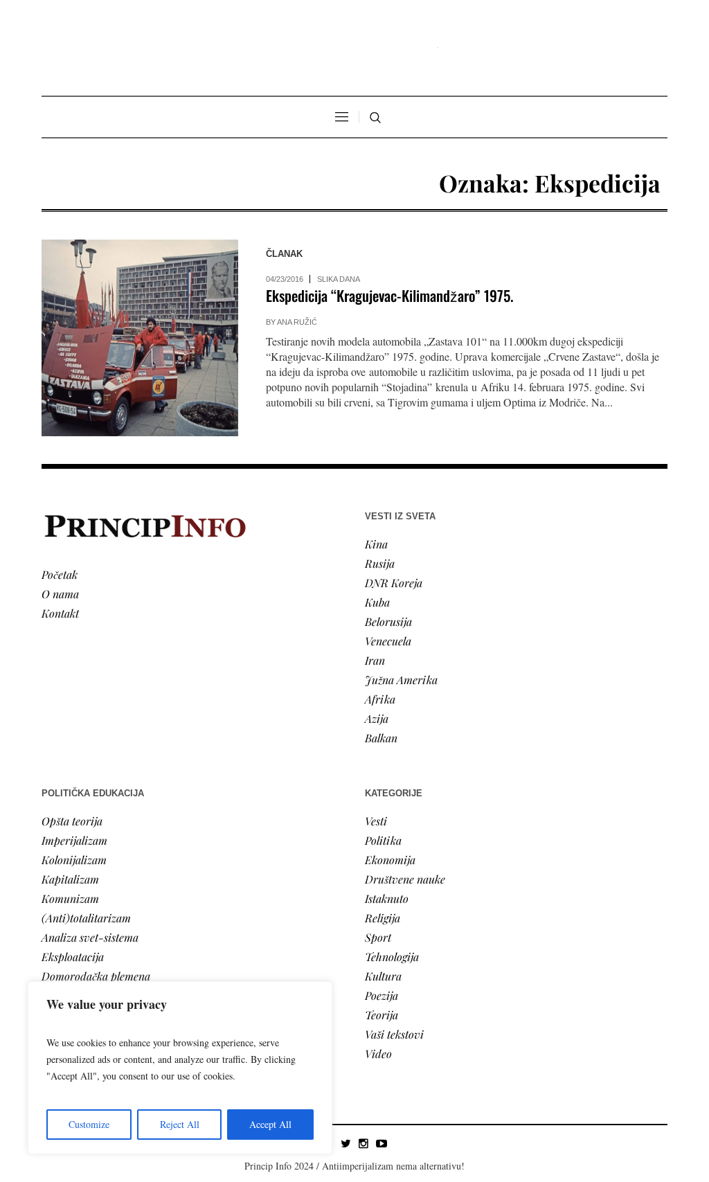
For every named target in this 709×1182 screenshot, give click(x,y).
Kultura (383, 976)
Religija (382, 918)
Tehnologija (392, 956)
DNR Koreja (393, 582)
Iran (375, 660)
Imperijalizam (74, 840)
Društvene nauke (405, 879)
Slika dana (338, 279)
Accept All (270, 1124)
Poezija (381, 995)
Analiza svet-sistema (90, 937)
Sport (378, 937)
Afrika (380, 699)
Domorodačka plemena (96, 976)
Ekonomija (390, 859)
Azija (376, 718)
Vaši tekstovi (394, 1034)
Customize (89, 1124)
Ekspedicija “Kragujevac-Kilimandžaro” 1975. (390, 295)
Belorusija (388, 621)
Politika (383, 840)
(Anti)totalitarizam (86, 918)
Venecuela (388, 641)
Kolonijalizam (74, 859)
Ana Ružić (297, 322)
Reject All (179, 1124)
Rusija (380, 563)
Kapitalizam (70, 879)
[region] (180, 1067)
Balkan (381, 738)
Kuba (377, 602)
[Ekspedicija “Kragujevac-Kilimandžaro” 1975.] (140, 338)
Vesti (376, 821)
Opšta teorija (72, 821)
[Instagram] (363, 1143)
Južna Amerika (401, 679)
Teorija (381, 1015)
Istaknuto (387, 898)
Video (378, 1053)
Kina (376, 544)
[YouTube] (381, 1143)
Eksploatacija (73, 956)
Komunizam (70, 898)
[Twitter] (345, 1143)
